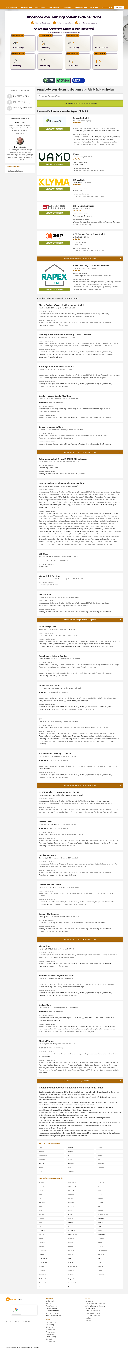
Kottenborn (101, 1202)
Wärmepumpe (11, 7)
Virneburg (100, 1266)
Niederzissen (101, 1234)
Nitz (99, 1258)
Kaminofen (66, 7)
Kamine (104, 1125)
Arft (69, 1226)
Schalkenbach (72, 1182)
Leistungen (89, 1301)
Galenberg (100, 1210)
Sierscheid (41, 1210)
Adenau (41, 1287)
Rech (40, 1206)
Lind (40, 1198)
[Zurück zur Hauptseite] (24, 1299)
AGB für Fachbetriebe (93, 1316)
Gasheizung (40, 7)
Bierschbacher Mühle (73, 1234)
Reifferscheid (42, 1275)
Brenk (69, 1287)
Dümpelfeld (42, 1230)
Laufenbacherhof (43, 1262)
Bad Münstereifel (102, 1250)
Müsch (99, 1190)
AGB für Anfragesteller (93, 1313)
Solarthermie (53, 7)
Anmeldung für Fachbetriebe (95, 1304)
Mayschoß (41, 1202)
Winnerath (41, 1246)
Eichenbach (71, 1218)
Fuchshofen (42, 1271)
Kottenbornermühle (103, 1214)
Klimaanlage (107, 7)
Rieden (99, 1262)
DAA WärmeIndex (52, 1306)
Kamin (113, 1092)
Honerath (70, 1210)
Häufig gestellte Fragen (15, 171)
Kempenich (71, 1206)
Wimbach (70, 1254)
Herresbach (71, 1250)
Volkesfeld (100, 1222)
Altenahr (41, 1190)
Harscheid (41, 1218)
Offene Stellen (90, 1308)
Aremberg (71, 1271)
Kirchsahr (41, 1214)
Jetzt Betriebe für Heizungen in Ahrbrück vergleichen (80, 258)
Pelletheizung (26, 7)
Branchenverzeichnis (53, 1313)
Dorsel (99, 1279)
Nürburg (100, 1230)
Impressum (89, 1320)
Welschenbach (72, 1283)
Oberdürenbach (72, 1186)
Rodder (70, 1214)
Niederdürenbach (73, 1266)
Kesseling (41, 1194)
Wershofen (71, 1194)
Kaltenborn (42, 1242)
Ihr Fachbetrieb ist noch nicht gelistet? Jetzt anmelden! (80, 1081)
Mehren (100, 1242)
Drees (99, 1226)
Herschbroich (71, 1222)
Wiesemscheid (102, 1275)
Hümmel (70, 1198)
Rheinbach (100, 1246)
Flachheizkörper (115, 1112)
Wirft (99, 1186)
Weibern (70, 1275)
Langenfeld (71, 1262)
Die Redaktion (50, 1301)
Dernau (41, 1226)
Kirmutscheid (101, 1238)
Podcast (49, 1304)
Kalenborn (41, 1254)
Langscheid (71, 1279)
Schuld (41, 1238)
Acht (69, 1258)
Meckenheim (101, 1254)
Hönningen (42, 1186)
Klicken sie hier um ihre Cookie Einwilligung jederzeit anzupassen (22, 1347)
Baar (99, 1206)
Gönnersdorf (42, 1250)
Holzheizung (50, 1334)
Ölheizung (94, 7)
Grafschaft (71, 1202)
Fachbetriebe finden (53, 1311)
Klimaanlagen (51, 1342)
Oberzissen (101, 1218)
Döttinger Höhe (72, 1230)
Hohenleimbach (43, 1258)
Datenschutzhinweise (93, 1311)
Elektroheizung (81, 7)
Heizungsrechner (52, 1308)
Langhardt (41, 1182)
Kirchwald (100, 1283)
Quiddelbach (101, 1182)
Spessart (41, 1266)
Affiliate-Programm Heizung (95, 1306)
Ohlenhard (100, 1194)
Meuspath (100, 1198)
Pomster (100, 1271)
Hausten (70, 1246)
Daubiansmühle (43, 1283)
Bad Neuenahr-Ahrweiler (45, 1279)
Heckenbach (42, 1234)
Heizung (119, 7)
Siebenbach (71, 1190)
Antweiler (70, 1242)
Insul (40, 1222)
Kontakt (88, 1318)
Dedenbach (71, 1238)
